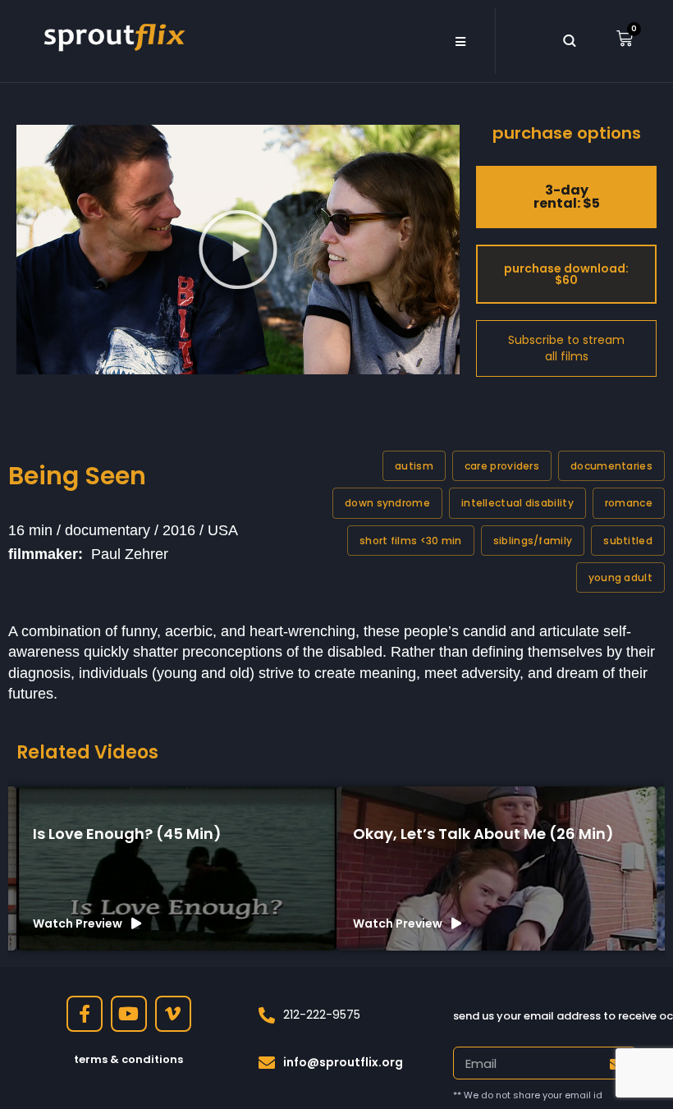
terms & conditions (128, 1059)
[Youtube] (129, 1014)
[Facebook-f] (84, 1014)
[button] (460, 41)
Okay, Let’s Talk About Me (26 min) (163, 833)
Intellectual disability (517, 503)
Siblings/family (533, 541)
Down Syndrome (387, 503)
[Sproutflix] (112, 35)
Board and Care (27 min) (447, 833)
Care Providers (502, 466)
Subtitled (627, 541)
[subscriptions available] (566, 348)
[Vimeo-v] (173, 1014)
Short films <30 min (410, 541)
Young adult (620, 577)
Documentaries (611, 466)
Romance (628, 503)
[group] (176, 868)
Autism (414, 466)
